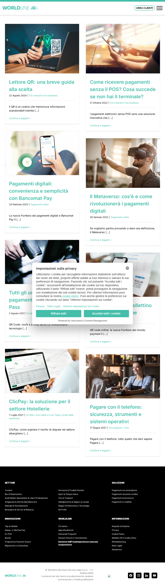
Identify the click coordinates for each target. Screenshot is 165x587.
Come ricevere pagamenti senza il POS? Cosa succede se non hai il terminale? (123, 89)
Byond (8, 538)
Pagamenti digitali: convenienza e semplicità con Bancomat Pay (38, 191)
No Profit (62, 509)
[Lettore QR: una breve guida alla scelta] (42, 48)
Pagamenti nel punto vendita (125, 494)
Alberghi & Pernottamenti (16, 506)
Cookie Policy (118, 534)
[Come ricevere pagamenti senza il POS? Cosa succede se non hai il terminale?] (123, 48)
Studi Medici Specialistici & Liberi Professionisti (26, 498)
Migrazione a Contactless (16, 545)
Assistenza (117, 549)
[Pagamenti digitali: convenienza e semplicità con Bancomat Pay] (42, 153)
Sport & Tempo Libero (68, 494)
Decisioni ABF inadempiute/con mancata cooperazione (78, 543)
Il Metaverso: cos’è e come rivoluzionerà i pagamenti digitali (121, 203)
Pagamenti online (40, 204)
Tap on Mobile (11, 526)
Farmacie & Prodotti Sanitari (71, 490)
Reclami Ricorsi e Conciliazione (72, 538)
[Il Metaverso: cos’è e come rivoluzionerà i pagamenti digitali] (123, 163)
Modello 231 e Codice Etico (124, 538)
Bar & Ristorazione (13, 494)
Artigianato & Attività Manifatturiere (21, 502)
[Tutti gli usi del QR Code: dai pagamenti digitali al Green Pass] (42, 262)
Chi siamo (62, 526)
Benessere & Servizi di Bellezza (19, 509)
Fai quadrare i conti (119, 427)
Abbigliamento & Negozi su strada (73, 502)
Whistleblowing (119, 542)
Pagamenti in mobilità (121, 502)
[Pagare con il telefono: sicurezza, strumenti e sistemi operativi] (123, 376)
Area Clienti (144, 8)
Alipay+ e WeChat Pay (15, 530)
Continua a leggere (19, 118)
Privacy (115, 530)
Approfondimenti (65, 530)
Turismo (8, 490)
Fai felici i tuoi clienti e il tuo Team (43, 415)
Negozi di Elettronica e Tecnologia (73, 506)
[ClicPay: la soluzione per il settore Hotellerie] (42, 371)
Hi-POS (8, 534)
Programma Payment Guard (18, 542)
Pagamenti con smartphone (124, 490)
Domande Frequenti (67, 534)
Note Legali (117, 545)
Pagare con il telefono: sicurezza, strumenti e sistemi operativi (116, 414)
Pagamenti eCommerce (123, 498)
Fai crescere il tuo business (43, 95)
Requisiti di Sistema (121, 526)
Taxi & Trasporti (65, 498)
